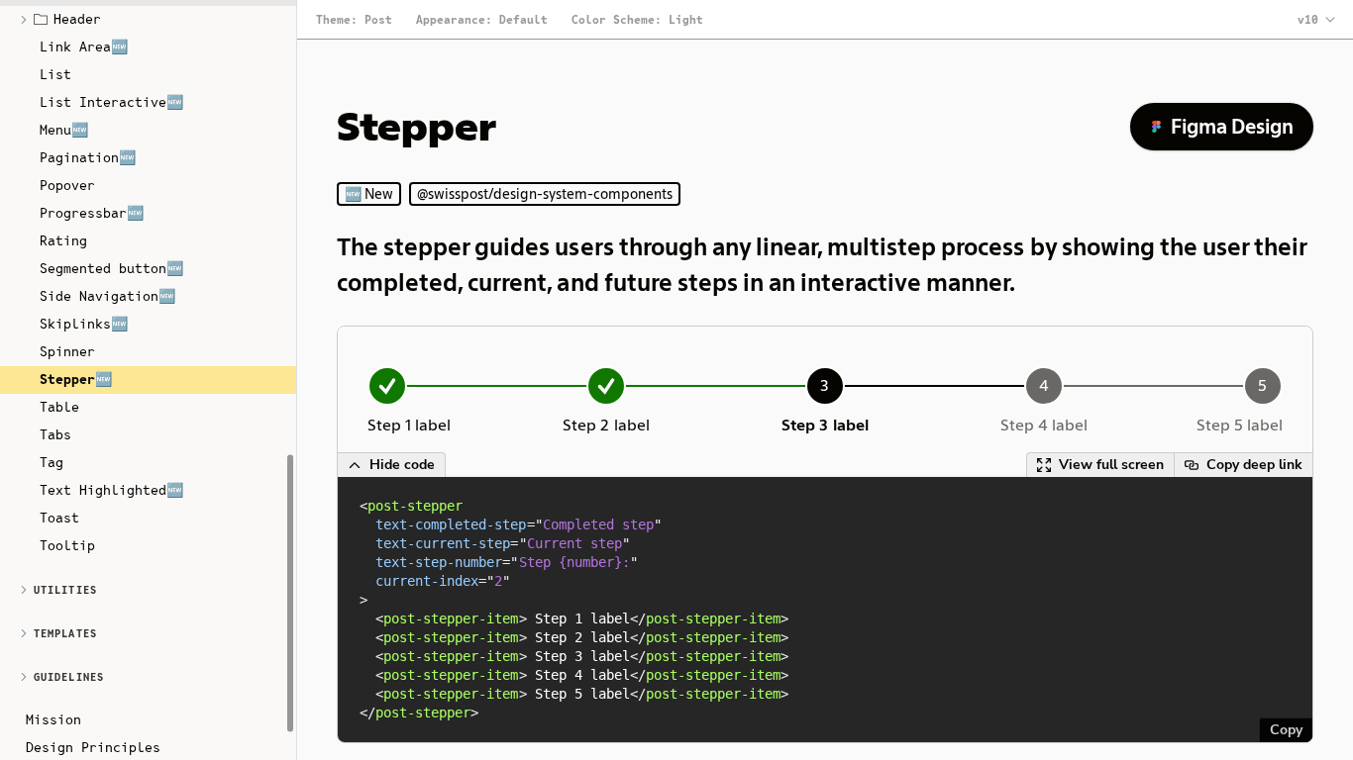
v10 (1308, 19)
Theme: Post (354, 19)
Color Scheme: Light (637, 19)
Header (77, 19)
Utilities (65, 590)
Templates (65, 633)
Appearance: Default (482, 19)
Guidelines (69, 677)
